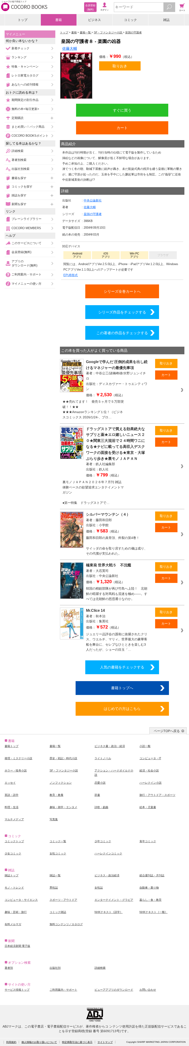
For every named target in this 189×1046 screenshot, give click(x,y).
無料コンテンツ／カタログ (66, 924)
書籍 (58, 20)
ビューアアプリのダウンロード (113, 989)
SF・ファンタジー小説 (64, 770)
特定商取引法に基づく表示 (77, 1042)
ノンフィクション (61, 782)
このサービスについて (26, 243)
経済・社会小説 (149, 770)
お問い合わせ (147, 989)
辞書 (97, 795)
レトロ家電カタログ (25, 75)
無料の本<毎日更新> (25, 109)
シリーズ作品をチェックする (122, 312)
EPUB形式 (70, 275)
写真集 (54, 819)
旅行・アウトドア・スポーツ (157, 795)
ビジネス (94, 20)
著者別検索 (19, 160)
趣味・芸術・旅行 (16, 912)
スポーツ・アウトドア (63, 899)
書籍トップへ (122, 688)
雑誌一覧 (55, 875)
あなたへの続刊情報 (25, 84)
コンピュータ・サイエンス (21, 899)
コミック (130, 20)
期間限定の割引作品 (25, 100)
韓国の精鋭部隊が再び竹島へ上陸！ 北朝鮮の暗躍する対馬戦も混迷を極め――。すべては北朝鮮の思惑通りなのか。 (116, 594)
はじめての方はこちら (122, 708)
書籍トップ (11, 746)
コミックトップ (14, 841)
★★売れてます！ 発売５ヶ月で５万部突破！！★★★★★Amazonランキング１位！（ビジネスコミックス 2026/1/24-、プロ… (93, 409)
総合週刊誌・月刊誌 (151, 875)
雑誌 (166, 20)
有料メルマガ (13, 924)
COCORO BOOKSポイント (30, 135)
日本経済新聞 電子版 (17, 946)
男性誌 (54, 887)
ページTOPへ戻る (167, 731)
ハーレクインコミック (108, 853)
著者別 (9, 967)
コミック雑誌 (58, 912)
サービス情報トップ (17, 989)
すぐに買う (122, 110)
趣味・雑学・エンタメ (63, 807)
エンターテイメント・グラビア (113, 899)
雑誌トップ (11, 875)
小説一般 (145, 746)
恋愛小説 (100, 782)
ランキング (19, 57)
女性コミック (58, 853)
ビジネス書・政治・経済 (109, 746)
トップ (22, 20)
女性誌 (98, 887)
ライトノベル (102, 758)
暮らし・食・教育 (150, 899)
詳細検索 (18, 151)
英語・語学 (11, 795)
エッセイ (10, 782)
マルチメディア (14, 819)
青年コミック (147, 841)
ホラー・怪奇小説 (16, 770)
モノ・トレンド (14, 887)
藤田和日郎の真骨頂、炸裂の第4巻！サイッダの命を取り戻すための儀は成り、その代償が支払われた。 (116, 545)
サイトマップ (105, 1042)
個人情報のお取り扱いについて (39, 1042)
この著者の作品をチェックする (122, 333)
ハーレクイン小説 (150, 782)
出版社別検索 (21, 169)
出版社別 (55, 967)
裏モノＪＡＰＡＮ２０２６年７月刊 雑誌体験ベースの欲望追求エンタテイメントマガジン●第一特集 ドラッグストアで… (93, 492)
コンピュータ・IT (150, 758)
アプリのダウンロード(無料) (24, 263)
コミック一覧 (58, 841)
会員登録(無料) (21, 252)
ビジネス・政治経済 (106, 875)
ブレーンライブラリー (26, 219)
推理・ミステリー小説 (18, 758)
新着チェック (21, 48)
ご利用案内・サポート (26, 274)
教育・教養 (56, 795)
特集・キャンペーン (25, 66)
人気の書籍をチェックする (122, 667)
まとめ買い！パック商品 (28, 126)
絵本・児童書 (147, 807)
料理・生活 (11, 807)
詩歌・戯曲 (101, 807)
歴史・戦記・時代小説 (63, 758)
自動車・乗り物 (149, 887)
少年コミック (102, 841)
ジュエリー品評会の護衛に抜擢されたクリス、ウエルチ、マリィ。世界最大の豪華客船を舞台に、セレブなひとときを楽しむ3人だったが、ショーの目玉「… (116, 642)
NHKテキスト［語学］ (108, 912)
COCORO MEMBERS (26, 228)
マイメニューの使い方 (26, 283)
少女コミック (13, 853)
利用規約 (11, 1042)
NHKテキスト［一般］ (153, 912)
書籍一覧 (55, 746)
